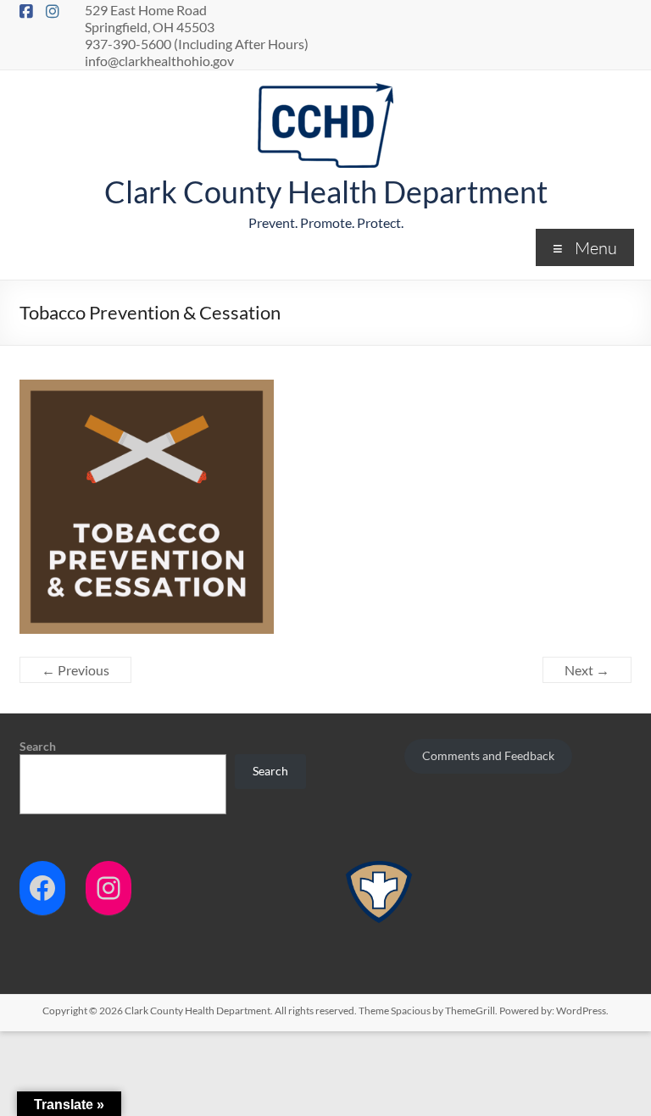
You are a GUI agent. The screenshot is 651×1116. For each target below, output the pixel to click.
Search (37, 746)
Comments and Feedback (488, 755)
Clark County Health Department (326, 191)
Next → (587, 670)
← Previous (75, 670)
